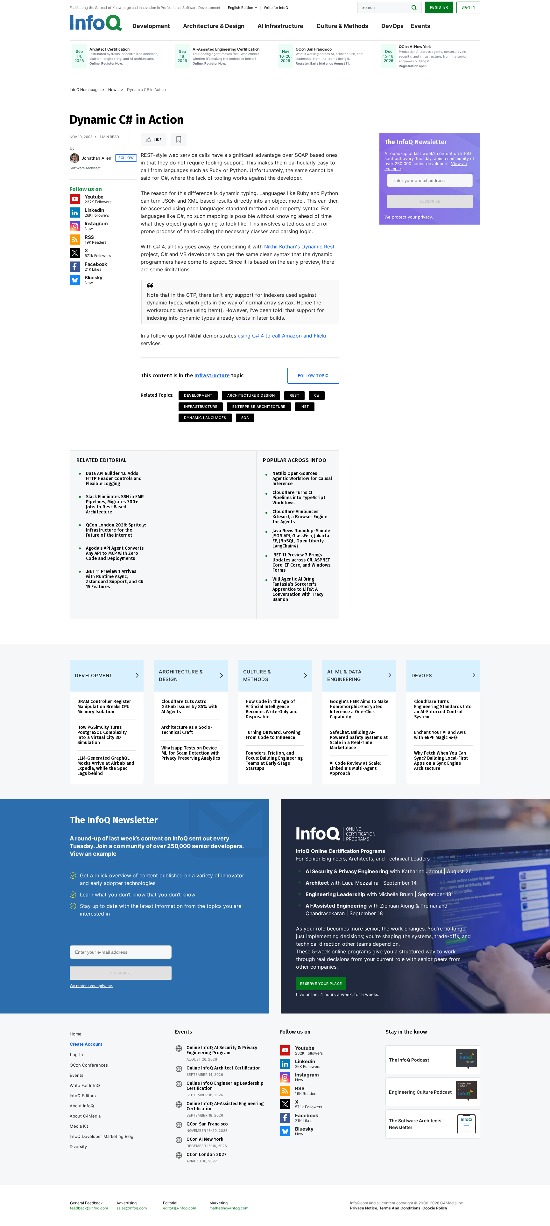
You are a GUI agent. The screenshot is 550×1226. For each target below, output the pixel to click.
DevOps (392, 26)
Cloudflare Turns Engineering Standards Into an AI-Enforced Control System (443, 709)
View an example (93, 853)
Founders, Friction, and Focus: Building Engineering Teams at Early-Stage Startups (274, 760)
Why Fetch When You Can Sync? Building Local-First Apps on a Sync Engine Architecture (441, 760)
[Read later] (179, 139)
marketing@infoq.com (228, 1208)
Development (151, 26)
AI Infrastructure (280, 26)
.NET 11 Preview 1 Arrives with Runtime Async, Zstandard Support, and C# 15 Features (115, 579)
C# (316, 395)
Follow (126, 158)
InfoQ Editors (83, 1095)
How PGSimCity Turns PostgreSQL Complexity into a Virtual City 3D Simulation (102, 735)
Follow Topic (313, 375)
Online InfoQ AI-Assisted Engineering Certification (225, 1106)
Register (439, 7)
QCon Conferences (89, 1065)
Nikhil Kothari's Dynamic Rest (299, 246)
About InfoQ (82, 1105)
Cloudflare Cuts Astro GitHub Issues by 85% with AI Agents (189, 706)
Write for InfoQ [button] (276, 7)
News (113, 89)
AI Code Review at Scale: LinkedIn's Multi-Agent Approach (355, 768)
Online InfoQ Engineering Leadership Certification (225, 1086)
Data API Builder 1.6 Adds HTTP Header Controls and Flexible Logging (114, 478)
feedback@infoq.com (89, 1208)
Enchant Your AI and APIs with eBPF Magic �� (440, 735)
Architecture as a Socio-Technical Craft (186, 730)
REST (294, 395)
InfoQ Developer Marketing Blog (101, 1136)
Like (158, 139)
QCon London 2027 (207, 1154)
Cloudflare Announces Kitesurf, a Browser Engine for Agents (299, 517)
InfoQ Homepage (85, 89)
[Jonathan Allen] (74, 158)
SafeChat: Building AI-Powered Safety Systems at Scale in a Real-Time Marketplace (359, 740)
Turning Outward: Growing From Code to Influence (273, 735)
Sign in (469, 7)
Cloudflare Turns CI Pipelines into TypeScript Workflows (298, 497)
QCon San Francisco (207, 1124)
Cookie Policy (434, 1208)
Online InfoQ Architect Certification (224, 1068)
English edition (240, 7)
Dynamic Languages (205, 417)
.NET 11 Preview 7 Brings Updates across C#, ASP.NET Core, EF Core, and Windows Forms (301, 563)
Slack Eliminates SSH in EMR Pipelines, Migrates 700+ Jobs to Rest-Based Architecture (115, 504)
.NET (304, 406)
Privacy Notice (363, 1208)
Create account (86, 1044)
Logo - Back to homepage (96, 23)
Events (420, 26)
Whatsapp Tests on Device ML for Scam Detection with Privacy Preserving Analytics (190, 753)
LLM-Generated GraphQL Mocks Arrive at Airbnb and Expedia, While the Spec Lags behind (105, 766)
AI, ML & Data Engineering (344, 675)
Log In (76, 1054)
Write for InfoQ (85, 1085)
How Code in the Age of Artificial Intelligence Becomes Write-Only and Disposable (272, 709)
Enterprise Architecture (259, 406)
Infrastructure (212, 375)
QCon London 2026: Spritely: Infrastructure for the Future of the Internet (116, 530)
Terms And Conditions (399, 1208)
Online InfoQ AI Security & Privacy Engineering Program (222, 1050)
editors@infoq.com (179, 1208)
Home (75, 1033)
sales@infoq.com (131, 1208)
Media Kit (79, 1126)
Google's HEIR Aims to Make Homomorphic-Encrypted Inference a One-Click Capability (359, 709)
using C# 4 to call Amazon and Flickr (282, 335)
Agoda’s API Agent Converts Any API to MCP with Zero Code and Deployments (115, 553)
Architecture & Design (213, 26)
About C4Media (85, 1115)
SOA (245, 417)
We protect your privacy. (408, 216)
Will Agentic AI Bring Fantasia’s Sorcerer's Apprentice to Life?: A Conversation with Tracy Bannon (297, 589)
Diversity (78, 1146)
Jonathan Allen (96, 158)
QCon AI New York (205, 1139)
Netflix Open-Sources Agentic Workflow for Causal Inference (302, 478)
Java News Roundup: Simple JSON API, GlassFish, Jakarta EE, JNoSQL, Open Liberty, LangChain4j (301, 538)
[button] (430, 201)
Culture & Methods (342, 26)
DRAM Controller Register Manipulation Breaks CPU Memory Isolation (104, 706)
